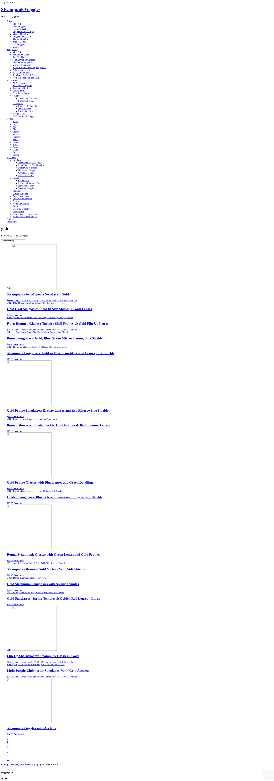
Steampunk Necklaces (28, 98)
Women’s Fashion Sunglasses (26, 78)
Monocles (17, 47)
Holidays (17, 160)
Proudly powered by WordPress (15, 764)
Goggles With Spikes (22, 36)
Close (4, 778)
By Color (11, 119)
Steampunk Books (21, 88)
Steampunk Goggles (20, 9)
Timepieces (18, 103)
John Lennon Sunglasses (24, 60)
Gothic (16, 206)
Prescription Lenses (21, 93)
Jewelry (16, 96)
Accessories (12, 80)
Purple (15, 121)
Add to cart (19, 734)
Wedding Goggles (26, 188)
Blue (15, 129)
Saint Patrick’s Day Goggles (31, 165)
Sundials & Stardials (27, 106)
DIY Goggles (19, 44)
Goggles (10, 21)
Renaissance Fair (26, 186)
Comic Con (23, 180)
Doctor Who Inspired (22, 198)
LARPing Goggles (21, 209)
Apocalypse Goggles (22, 196)
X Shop (34, 764)
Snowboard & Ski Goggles (25, 216)
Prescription (12, 221)
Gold (15, 152)
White (15, 144)
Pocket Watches (25, 111)
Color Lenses (19, 90)
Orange (16, 132)
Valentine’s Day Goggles (29, 162)
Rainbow (17, 137)
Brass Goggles (19, 26)
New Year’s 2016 (26, 175)
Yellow (16, 134)
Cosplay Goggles (20, 193)
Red (14, 126)
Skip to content (8, 2)
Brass (15, 147)
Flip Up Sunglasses (21, 72)
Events (16, 178)
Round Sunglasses (21, 54)
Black (15, 139)
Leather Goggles (20, 29)
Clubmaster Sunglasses (23, 62)
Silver (15, 150)
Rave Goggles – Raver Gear (25, 214)
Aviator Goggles (20, 42)
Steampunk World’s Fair (29, 183)
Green (15, 124)
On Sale (10, 219)
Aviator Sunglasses (21, 70)
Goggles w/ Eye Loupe (23, 31)
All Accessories (20, 83)
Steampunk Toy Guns (22, 85)
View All (17, 24)
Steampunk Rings (26, 101)
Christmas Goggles (26, 173)
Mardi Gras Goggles (27, 168)
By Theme (11, 157)
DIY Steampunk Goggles (24, 116)
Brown (16, 142)
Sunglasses (12, 49)
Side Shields (18, 57)
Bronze (16, 155)
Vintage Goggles (20, 34)
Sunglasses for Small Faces (25, 75)
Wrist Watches (24, 108)
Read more (72, 300)
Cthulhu (16, 191)
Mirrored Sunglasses (22, 65)
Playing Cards (19, 114)
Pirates (16, 201)
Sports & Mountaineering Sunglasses (29, 67)
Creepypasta (18, 211)
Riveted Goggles (20, 39)
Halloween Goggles (27, 170)
